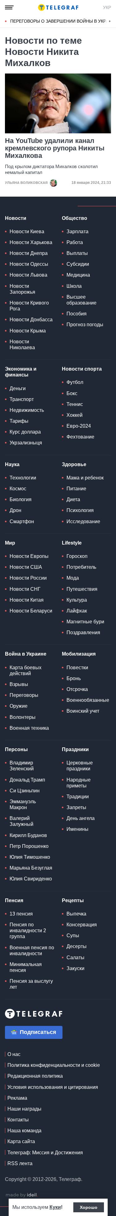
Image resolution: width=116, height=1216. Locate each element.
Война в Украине (25, 654)
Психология (80, 510)
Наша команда (24, 1130)
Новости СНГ (25, 589)
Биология (21, 499)
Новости (15, 218)
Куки (55, 1207)
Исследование (83, 521)
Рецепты (73, 900)
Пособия (77, 313)
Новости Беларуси (31, 610)
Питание (76, 488)
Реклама (17, 1098)
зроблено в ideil (21, 1195)
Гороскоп (77, 556)
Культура (77, 600)
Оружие (19, 706)
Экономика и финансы (21, 371)
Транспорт (22, 399)
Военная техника (29, 728)
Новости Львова (28, 275)
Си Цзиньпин (25, 790)
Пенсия (14, 900)
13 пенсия (21, 913)
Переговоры (24, 695)
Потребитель (81, 567)
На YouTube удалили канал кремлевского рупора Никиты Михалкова (55, 148)
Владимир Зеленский (22, 765)
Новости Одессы (29, 264)
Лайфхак (77, 610)
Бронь (74, 678)
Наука (12, 464)
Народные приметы (79, 782)
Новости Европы (29, 556)
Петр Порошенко (29, 846)
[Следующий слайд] (110, 21)
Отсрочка (77, 689)
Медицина (78, 275)
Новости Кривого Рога (29, 305)
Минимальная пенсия (26, 967)
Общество (74, 218)
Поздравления (83, 632)
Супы (73, 935)
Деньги (18, 388)
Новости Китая (27, 600)
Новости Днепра (29, 253)
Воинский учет (83, 711)
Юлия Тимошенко (30, 857)
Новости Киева (27, 231)
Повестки (77, 667)
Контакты (18, 1119)
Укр (107, 7)
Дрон (15, 510)
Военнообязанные (88, 700)
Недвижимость (27, 410)
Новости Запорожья (22, 289)
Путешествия (82, 589)
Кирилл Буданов (28, 835)
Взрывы (19, 684)
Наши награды (24, 1108)
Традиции (78, 796)
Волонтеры (23, 717)
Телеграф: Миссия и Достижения (45, 1152)
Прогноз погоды (85, 324)
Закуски (75, 968)
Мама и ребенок (85, 477)
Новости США (26, 567)
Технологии (23, 477)
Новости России (28, 578)
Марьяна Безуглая (31, 868)
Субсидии (78, 264)
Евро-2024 (79, 426)
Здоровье (74, 464)
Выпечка (76, 913)
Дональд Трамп (27, 779)
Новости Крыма (28, 330)
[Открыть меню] (9, 7)
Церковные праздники (80, 765)
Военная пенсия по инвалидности (32, 950)
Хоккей (75, 415)
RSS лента (19, 1163)
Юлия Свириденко (31, 878)
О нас (13, 1054)
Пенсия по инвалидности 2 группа (28, 930)
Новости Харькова (31, 242)
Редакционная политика (35, 1076)
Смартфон (22, 521)
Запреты (76, 807)
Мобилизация (79, 654)
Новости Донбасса (31, 319)
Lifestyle (72, 543)
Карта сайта (21, 1141)
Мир (10, 543)
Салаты (75, 957)
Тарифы (19, 421)
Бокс (72, 393)
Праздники (75, 749)
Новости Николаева (22, 344)
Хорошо (88, 1207)
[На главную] (58, 7)
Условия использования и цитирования (52, 1087)
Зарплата (77, 231)
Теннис (75, 404)
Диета (73, 499)
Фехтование (80, 436)
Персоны (16, 749)
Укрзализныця (26, 442)
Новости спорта (82, 369)
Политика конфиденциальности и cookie (53, 1065)
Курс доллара (25, 431)
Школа (74, 286)
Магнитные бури (85, 621)
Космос (18, 488)
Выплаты (77, 253)
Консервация (82, 924)
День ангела (81, 818)
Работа (75, 242)
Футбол (75, 382)
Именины (77, 829)
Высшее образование (82, 299)
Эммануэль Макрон (23, 804)
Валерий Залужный (21, 821)
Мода (73, 578)
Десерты (77, 946)
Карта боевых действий (25, 670)
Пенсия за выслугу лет (31, 984)
